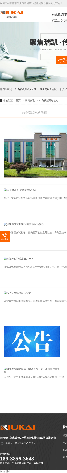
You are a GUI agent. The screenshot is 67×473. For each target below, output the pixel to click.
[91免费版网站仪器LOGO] (20, 433)
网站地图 (5, 471)
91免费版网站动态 (48, 100)
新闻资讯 (30, 100)
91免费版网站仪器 (21, 463)
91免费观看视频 (48, 89)
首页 (18, 100)
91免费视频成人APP (25, 89)
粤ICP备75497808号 (25, 443)
